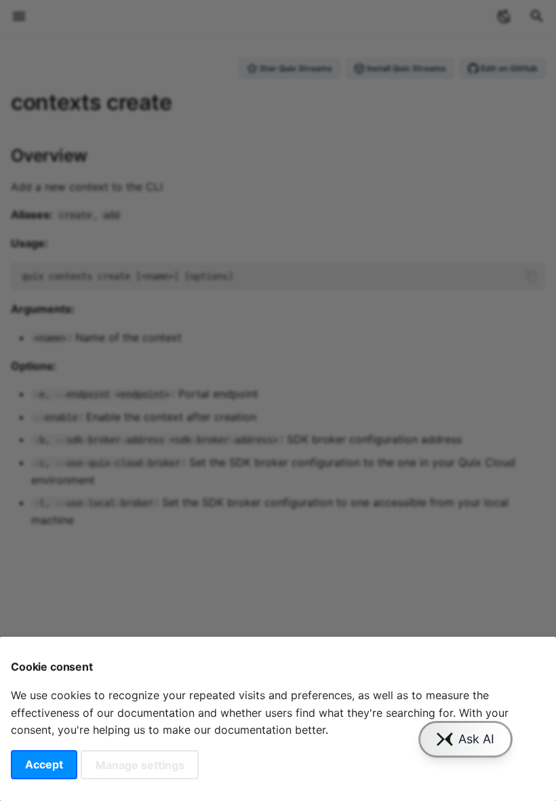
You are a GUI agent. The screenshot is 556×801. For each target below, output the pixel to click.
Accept (44, 764)
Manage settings (140, 764)
